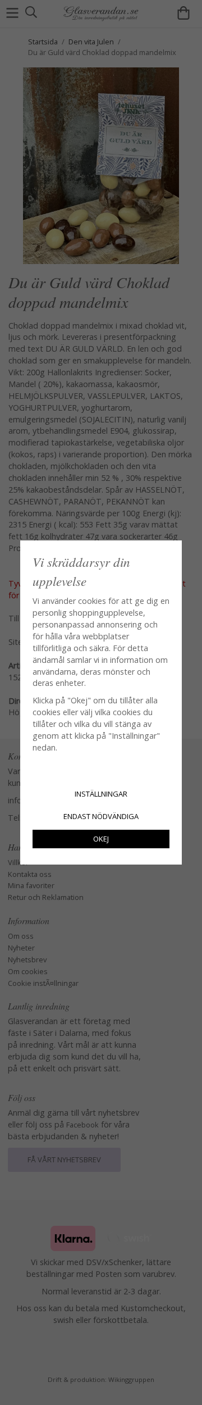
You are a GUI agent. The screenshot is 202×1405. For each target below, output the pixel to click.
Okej (101, 839)
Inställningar (101, 794)
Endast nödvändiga (101, 816)
